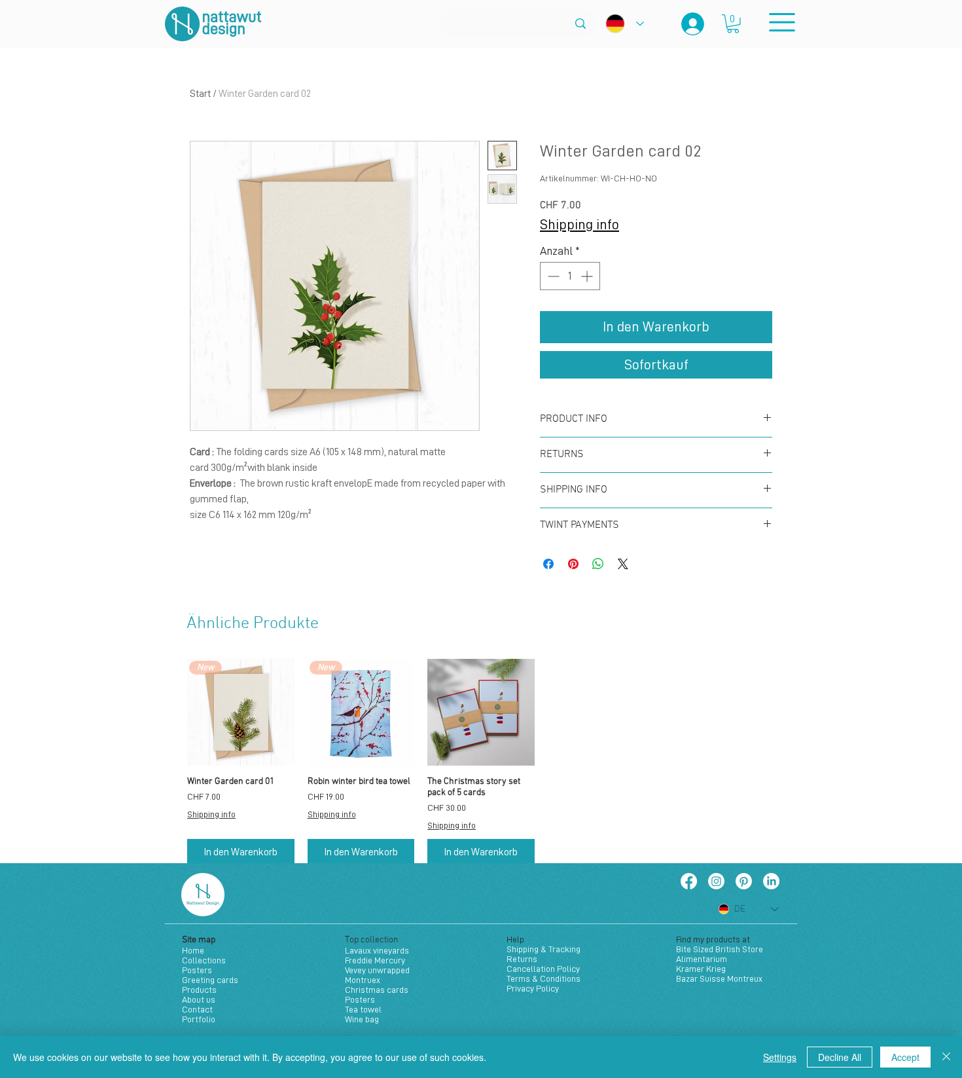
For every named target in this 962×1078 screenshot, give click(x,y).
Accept (905, 1057)
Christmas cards (376, 989)
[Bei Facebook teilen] (548, 564)
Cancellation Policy (543, 968)
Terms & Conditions (543, 978)
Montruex (362, 979)
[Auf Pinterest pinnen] (573, 564)
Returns (522, 958)
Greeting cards (210, 979)
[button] (733, 23)
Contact (197, 1009)
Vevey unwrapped (377, 970)
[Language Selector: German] (624, 24)
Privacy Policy (533, 988)
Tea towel (363, 1009)
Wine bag (362, 1019)
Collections (204, 960)
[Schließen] (946, 1057)
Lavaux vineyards (377, 950)
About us (198, 999)
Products (199, 989)
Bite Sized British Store (719, 949)
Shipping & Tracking (543, 949)
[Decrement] (552, 276)
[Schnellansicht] (481, 712)
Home (193, 950)
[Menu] (782, 22)
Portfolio (198, 1019)
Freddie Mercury (375, 960)
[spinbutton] (570, 276)
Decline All (839, 1057)
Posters (197, 970)
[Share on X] (623, 564)
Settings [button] (779, 1057)
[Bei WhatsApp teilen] (598, 564)
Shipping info (579, 224)
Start (200, 93)
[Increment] (588, 276)
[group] (481, 762)
